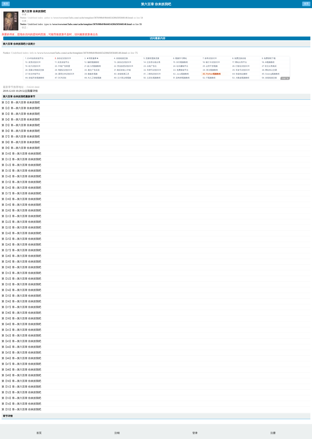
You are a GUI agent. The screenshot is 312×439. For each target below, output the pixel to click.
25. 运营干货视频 (210, 66)
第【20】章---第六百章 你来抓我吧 (21, 210)
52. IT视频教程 (209, 77)
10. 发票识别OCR (32, 62)
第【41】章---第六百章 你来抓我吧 (21, 329)
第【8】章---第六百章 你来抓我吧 (21, 142)
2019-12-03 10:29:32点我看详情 (20, 90)
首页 (306, 3)
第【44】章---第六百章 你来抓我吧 (21, 346)
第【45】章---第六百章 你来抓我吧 (21, 352)
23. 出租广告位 (150, 66)
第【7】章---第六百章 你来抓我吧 (21, 136)
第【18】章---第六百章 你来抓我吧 (21, 199)
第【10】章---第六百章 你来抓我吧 (21, 153)
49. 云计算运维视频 (122, 77)
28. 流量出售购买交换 (34, 70)
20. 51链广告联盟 (62, 66)
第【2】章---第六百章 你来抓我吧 (21, 108)
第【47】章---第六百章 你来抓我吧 (21, 364)
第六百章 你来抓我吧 (34, 11)
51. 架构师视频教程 (181, 77)
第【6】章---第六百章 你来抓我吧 (21, 130)
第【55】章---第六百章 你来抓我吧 (21, 409)
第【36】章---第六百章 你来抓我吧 (21, 301)
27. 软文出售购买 (269, 66)
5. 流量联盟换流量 (151, 58)
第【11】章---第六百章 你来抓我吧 (21, 159)
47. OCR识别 (60, 77)
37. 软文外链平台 (32, 74)
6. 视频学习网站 (180, 58)
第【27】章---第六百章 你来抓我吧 (21, 250)
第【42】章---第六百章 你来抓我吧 (21, 335)
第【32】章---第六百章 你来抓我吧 (21, 278)
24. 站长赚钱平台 (180, 66)
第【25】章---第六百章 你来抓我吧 (21, 238)
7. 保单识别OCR (210, 58)
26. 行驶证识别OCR (240, 66)
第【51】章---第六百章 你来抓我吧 (21, 386)
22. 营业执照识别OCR (123, 66)
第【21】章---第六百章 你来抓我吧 (21, 216)
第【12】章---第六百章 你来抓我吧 (21, 165)
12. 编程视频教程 (91, 62)
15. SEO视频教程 (180, 62)
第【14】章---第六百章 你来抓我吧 (21, 176)
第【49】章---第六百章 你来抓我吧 (21, 375)
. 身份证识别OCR (63, 58)
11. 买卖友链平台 (62, 62)
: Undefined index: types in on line (81, 24)
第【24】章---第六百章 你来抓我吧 (21, 233)
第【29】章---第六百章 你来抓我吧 (21, 261)
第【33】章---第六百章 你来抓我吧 (21, 284)
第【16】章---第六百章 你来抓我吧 (21, 187)
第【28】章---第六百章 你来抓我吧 (21, 255)
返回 (5, 3)
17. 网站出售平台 (239, 62)
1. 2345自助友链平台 (34, 58)
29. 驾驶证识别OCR (63, 70)
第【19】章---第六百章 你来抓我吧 (21, 204)
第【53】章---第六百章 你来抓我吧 (21, 398)
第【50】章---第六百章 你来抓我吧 (21, 381)
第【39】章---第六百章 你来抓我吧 (21, 318)
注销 (117, 433)
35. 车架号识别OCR (241, 70)
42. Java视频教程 (181, 74)
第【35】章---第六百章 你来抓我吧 (21, 295)
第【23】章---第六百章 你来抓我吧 (21, 227)
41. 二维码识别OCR (152, 74)
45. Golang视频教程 (271, 74)
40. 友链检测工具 (121, 74)
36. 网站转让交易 (269, 70)
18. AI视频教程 (268, 62)
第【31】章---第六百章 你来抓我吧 (21, 273)
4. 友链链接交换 (121, 58)
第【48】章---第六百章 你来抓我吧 (21, 369)
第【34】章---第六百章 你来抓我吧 (21, 290)
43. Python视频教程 (212, 74)
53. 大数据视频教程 (240, 77)
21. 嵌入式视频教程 (92, 66)
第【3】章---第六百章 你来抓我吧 (21, 113)
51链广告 (285, 78)
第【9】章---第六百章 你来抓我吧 (21, 147)
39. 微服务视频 (91, 74)
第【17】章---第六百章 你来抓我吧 (21, 193)
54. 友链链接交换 (269, 77)
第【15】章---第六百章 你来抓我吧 (21, 182)
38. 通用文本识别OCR (64, 74)
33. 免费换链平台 (180, 70)
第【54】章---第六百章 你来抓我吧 (21, 403)
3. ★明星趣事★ (91, 58)
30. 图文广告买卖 (92, 70)
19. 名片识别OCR (32, 66)
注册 (273, 433)
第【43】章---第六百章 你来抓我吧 (21, 341)
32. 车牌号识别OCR (152, 70)
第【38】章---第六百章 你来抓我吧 (21, 312)
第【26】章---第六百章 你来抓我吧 (21, 244)
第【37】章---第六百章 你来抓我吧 (21, 307)
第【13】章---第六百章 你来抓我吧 (21, 170)
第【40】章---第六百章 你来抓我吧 (21, 324)
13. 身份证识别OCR (122, 62)
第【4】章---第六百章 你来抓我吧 (21, 119)
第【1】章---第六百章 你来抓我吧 (21, 102)
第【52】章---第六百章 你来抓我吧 (21, 392)
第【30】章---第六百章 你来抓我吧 (21, 267)
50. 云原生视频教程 (152, 77)
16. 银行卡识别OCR (211, 62)
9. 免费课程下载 (269, 58)
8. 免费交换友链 (239, 58)
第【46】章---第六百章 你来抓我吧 (21, 358)
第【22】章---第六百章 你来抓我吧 (21, 221)
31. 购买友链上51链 (122, 70)
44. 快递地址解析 (239, 74)
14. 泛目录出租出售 (151, 62)
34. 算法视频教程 (210, 70)
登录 (195, 433)
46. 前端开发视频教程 (34, 77)
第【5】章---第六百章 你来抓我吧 (21, 125)
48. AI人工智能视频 (92, 77)
